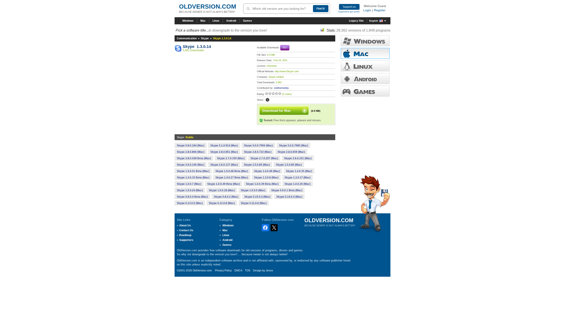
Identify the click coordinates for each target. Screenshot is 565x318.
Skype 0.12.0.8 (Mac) (222, 203)
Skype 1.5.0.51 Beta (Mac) (193, 171)
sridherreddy (281, 88)
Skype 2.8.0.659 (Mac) (291, 151)
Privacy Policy (223, 270)
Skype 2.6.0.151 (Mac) (298, 158)
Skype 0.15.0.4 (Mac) (257, 196)
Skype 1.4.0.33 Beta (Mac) (193, 177)
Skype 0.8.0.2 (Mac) (226, 196)
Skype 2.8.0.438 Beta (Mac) (194, 158)
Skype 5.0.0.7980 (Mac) (293, 145)
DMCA (238, 270)
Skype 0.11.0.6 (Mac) (254, 203)
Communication (187, 38)
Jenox (269, 270)
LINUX (365, 66)
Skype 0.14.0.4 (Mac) (289, 196)
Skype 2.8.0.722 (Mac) (257, 151)
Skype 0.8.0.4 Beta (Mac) (192, 196)
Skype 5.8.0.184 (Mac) (190, 145)
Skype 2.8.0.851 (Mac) (224, 151)
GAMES (365, 91)
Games (247, 20)
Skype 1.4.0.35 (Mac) (299, 171)
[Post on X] (267, 100)
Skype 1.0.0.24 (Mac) (190, 190)
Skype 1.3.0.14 (197, 46)
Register (380, 10)
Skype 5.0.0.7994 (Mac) (258, 145)
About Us (185, 225)
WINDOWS (365, 40)
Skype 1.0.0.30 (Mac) (297, 184)
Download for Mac (276, 110)
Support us (349, 6)
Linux (216, 20)
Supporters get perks (349, 11)
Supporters (186, 240)
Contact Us (186, 230)
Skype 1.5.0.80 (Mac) (289, 164)
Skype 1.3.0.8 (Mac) (266, 177)
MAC (365, 53)
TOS (247, 270)
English (373, 20)
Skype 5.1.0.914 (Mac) (224, 145)
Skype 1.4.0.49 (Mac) (267, 171)
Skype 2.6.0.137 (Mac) (224, 164)
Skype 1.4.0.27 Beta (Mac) (231, 177)
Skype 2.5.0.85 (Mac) (257, 164)
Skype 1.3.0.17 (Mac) (297, 177)
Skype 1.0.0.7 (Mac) (189, 184)
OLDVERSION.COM (207, 6)
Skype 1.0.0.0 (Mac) (253, 190)
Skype (205, 38)
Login (367, 10)
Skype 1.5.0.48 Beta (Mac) (231, 171)
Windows (188, 20)
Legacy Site (356, 20)
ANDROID (365, 78)
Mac (203, 20)
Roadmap (185, 235)
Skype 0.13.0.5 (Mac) (190, 203)
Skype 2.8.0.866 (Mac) (190, 151)
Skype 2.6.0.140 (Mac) (190, 164)
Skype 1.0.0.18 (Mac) (222, 190)
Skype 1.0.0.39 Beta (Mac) (262, 184)
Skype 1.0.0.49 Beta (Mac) (223, 184)
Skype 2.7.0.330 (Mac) (231, 158)
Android (231, 20)
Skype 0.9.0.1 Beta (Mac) (286, 190)
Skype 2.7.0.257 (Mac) (264, 158)
